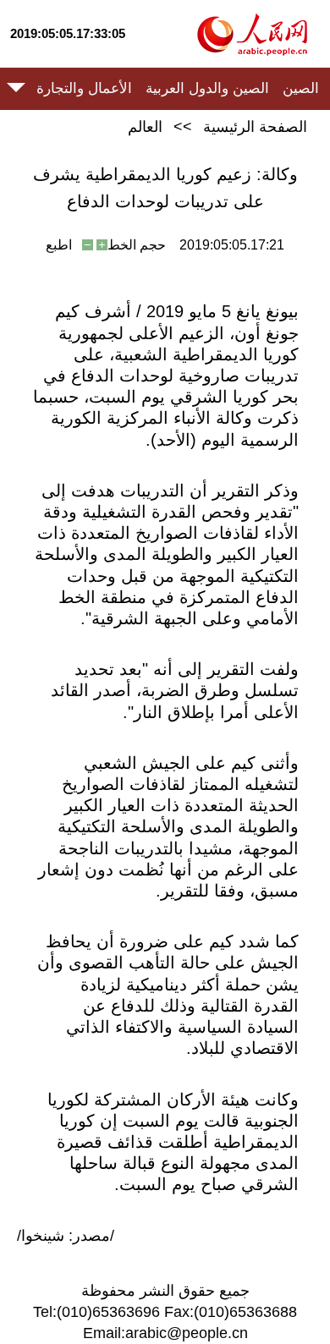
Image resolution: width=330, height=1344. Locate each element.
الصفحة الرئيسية (255, 126)
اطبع (59, 245)
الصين (301, 88)
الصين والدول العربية (207, 88)
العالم (145, 126)
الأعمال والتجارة (84, 88)
